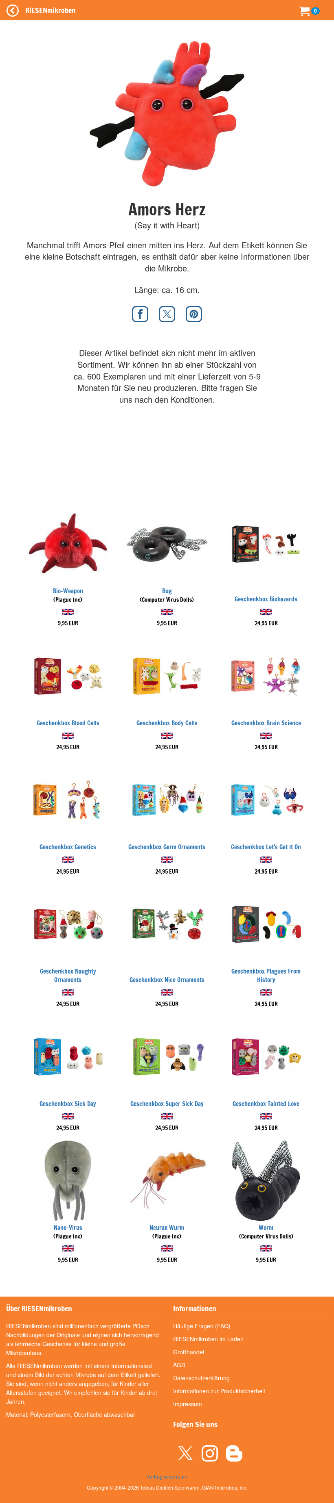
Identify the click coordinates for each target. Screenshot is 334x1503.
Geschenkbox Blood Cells (68, 723)
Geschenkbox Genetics (68, 847)
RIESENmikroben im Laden (208, 1339)
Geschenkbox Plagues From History (266, 975)
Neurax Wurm (166, 1227)
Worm (266, 1227)
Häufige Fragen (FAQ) (202, 1326)
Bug (167, 591)
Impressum (187, 1404)
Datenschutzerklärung (201, 1378)
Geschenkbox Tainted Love (266, 1104)
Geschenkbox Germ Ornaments (166, 847)
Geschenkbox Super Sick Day (167, 1104)
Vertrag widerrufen (167, 1476)
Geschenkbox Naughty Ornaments (68, 975)
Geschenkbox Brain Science (266, 723)
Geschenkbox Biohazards (266, 599)
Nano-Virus (68, 1227)
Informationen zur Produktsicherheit (219, 1391)
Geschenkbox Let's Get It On (266, 847)
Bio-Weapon (68, 591)
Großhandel (188, 1352)
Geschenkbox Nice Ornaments (167, 980)
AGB (179, 1365)
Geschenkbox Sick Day (68, 1104)
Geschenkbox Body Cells (167, 723)
